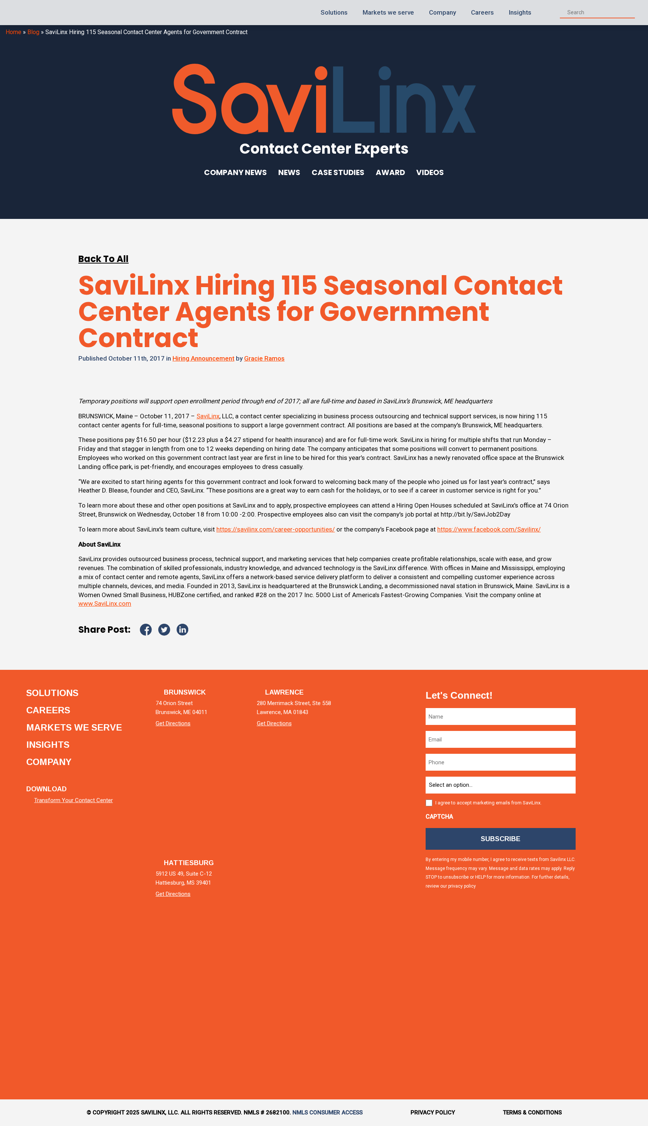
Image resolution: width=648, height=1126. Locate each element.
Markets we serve (388, 12)
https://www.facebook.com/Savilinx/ (489, 529)
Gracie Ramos (264, 358)
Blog (33, 32)
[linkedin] (615, 734)
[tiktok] (615, 989)
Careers (482, 12)
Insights (520, 12)
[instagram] (615, 926)
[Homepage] (38, 12)
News (289, 172)
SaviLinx (207, 416)
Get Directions (173, 723)
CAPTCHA (439, 816)
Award (390, 172)
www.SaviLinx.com (104, 603)
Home (13, 32)
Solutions (334, 12)
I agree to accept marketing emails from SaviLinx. (488, 803)
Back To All (103, 259)
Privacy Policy (433, 1112)
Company (442, 12)
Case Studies (338, 172)
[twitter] (615, 798)
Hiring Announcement (203, 358)
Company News (235, 172)
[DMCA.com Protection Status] (54, 1052)
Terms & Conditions (532, 1112)
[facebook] (615, 862)
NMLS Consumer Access (327, 1112)
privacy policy (462, 886)
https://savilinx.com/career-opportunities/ (275, 529)
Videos (430, 172)
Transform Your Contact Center (73, 801)
